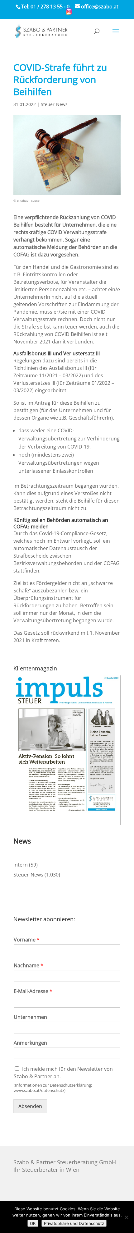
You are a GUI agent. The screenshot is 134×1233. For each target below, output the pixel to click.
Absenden (30, 1106)
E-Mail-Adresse (33, 991)
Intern (20, 864)
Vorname (27, 939)
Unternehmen (30, 1017)
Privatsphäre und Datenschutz (74, 1223)
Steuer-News (54, 104)
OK (33, 1223)
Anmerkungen (30, 1043)
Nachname (28, 965)
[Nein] (126, 1217)
